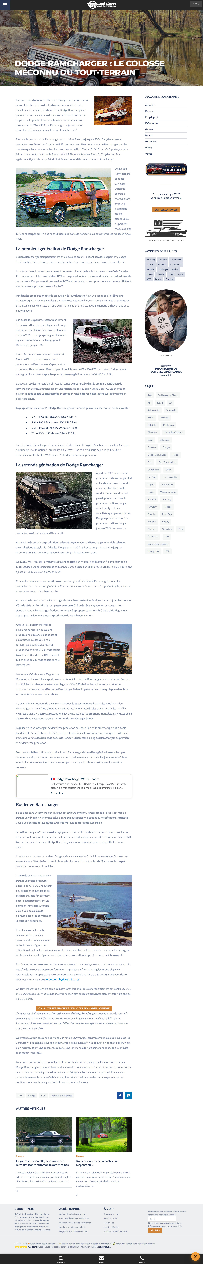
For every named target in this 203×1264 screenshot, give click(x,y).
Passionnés (151, 141)
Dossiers (20, 1156)
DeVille (158, 279)
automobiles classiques (38, 1214)
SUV (43, 1095)
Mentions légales (111, 1227)
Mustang (151, 259)
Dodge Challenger (157, 454)
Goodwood (153, 469)
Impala (180, 274)
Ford (150, 462)
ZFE (167, 551)
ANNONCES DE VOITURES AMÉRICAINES (166, 240)
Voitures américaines (62, 1095)
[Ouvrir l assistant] (195, 1256)
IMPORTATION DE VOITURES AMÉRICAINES (166, 370)
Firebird (175, 269)
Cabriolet (152, 425)
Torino (150, 274)
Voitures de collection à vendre (72, 1214)
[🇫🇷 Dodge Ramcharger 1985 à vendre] (74, 786)
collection (164, 439)
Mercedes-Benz (168, 491)
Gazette (149, 129)
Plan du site (109, 1222)
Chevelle (160, 274)
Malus (151, 491)
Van (167, 536)
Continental (175, 264)
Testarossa (153, 536)
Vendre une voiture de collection (73, 1227)
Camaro (150, 264)
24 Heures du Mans (167, 395)
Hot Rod (152, 477)
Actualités (150, 105)
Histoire (149, 135)
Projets (148, 147)
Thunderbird (176, 259)
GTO (149, 279)
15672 (160, 402)
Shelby (165, 521)
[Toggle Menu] (5, 5)
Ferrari (175, 454)
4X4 (20, 1095)
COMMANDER (166, 355)
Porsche (152, 514)
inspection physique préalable (62, 979)
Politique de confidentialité (115, 1231)
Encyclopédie (152, 117)
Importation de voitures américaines (75, 1222)
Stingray (152, 529)
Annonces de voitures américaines (74, 1218)
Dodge (31, 1095)
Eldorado (162, 264)
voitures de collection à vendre (166, 197)
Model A (150, 269)
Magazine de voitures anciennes (73, 1231)
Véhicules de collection (24, 1220)
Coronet (169, 279)
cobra (150, 439)
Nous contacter (110, 1218)
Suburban (167, 529)
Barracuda (171, 410)
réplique (152, 521)
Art (170, 402)
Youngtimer (153, 551)
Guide (168, 469)
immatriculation (170, 477)
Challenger (163, 269)
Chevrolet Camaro (173, 432)
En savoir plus (102, 1246)
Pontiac (167, 506)
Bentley (164, 417)
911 (149, 402)
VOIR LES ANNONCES (166, 209)
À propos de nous (111, 1214)
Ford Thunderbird (167, 462)
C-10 (171, 274)
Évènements (151, 123)
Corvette (163, 259)
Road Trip (167, 514)
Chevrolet (152, 432)
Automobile (153, 410)
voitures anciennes (41, 1217)
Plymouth (152, 506)
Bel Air (151, 417)
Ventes (148, 153)
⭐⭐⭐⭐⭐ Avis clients (26, 1246)
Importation (167, 484)
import (151, 484)
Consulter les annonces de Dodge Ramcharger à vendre (74, 1008)
